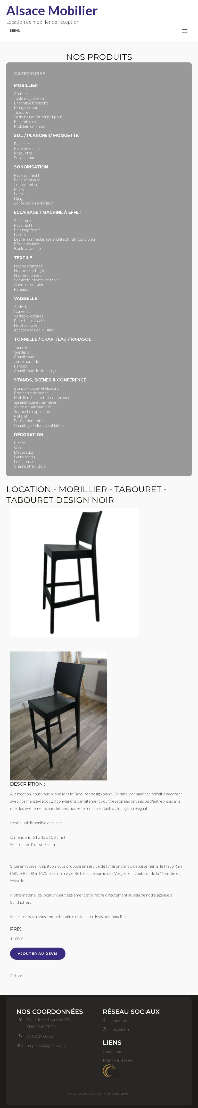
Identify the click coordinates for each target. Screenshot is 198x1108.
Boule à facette (27, 248)
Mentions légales (117, 1059)
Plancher (21, 143)
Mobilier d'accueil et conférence (42, 397)
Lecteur (21, 193)
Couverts (22, 311)
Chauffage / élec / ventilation (39, 425)
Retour (16, 975)
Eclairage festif (27, 229)
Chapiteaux (24, 356)
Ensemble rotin (27, 121)
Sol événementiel (29, 420)
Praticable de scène (31, 392)
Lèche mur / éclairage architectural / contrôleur (55, 239)
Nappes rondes (27, 275)
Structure (22, 220)
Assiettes (22, 306)
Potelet (20, 415)
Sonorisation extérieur (33, 202)
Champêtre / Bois (29, 465)
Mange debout (27, 107)
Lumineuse (23, 461)
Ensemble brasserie (31, 102)
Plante (19, 442)
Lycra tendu (24, 456)
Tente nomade (26, 361)
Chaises (21, 93)
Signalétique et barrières (35, 402)
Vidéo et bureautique (32, 406)
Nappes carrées (28, 265)
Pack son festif (26, 175)
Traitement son (27, 184)
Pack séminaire (27, 179)
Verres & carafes (28, 315)
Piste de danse (27, 148)
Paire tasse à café (29, 320)
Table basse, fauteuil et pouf (38, 116)
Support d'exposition (32, 411)
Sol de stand (24, 157)
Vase (18, 447)
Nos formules (26, 325)
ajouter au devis (38, 953)
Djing (18, 198)
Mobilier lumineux (29, 126)
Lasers (20, 234)
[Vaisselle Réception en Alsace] (111, 1070)
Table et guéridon (29, 98)
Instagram (120, 1028)
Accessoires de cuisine (33, 329)
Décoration (24, 452)
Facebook (120, 1020)
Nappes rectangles (30, 270)
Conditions (112, 1051)
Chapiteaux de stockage (35, 370)
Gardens (21, 351)
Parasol (20, 365)
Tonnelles (22, 347)
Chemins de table (29, 284)
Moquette (23, 152)
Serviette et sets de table (36, 279)
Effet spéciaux (26, 243)
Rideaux (21, 289)
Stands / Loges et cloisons (36, 388)
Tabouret (22, 112)
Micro (19, 188)
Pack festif (23, 225)
